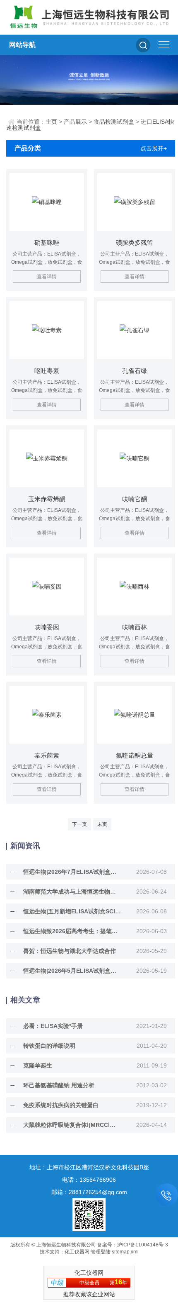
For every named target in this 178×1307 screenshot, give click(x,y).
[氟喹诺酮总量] (134, 715)
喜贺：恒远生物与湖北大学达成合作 (69, 951)
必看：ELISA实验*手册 (53, 1026)
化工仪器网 (77, 1252)
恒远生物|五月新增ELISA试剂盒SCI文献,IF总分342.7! (72, 911)
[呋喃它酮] (134, 458)
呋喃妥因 (46, 627)
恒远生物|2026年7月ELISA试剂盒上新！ (72, 871)
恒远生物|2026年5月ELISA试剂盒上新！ (72, 970)
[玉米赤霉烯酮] (47, 458)
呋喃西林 (134, 627)
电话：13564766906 (89, 1179)
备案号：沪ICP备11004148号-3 (132, 1245)
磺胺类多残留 (134, 242)
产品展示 (75, 121)
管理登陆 (101, 1252)
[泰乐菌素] (47, 715)
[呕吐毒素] (47, 330)
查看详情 (47, 276)
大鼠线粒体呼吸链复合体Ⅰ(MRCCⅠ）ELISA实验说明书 (72, 1125)
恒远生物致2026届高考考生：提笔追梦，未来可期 (72, 931)
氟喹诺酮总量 (134, 755)
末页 (102, 824)
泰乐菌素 (46, 755)
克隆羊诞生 (37, 1065)
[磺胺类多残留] (134, 202)
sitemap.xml (125, 1252)
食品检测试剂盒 (114, 121)
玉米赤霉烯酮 (46, 498)
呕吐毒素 (46, 370)
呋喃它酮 (134, 498)
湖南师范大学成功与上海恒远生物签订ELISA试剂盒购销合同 (72, 891)
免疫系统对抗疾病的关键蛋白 (61, 1105)
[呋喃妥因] (47, 586)
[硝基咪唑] (47, 202)
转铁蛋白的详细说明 (49, 1045)
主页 (51, 121)
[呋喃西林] (134, 586)
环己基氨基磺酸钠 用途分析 (58, 1085)
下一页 (79, 824)
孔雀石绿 (134, 370)
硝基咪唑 (46, 242)
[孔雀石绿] (134, 330)
